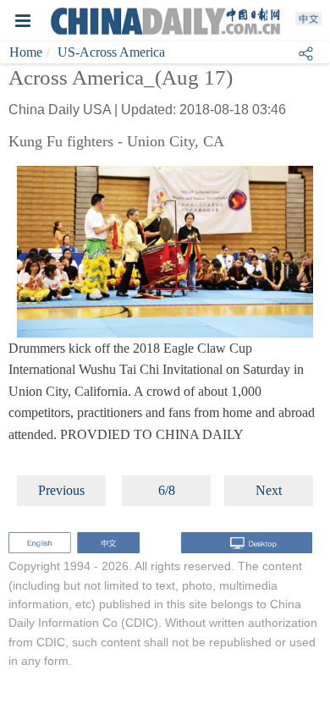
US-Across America (111, 52)
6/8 (166, 490)
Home (25, 52)
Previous (61, 490)
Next (269, 490)
